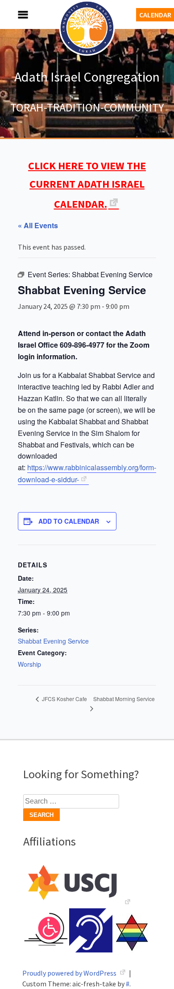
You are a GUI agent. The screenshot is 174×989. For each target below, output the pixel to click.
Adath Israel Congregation (87, 76)
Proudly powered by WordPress (70, 972)
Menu (13, 14)
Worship (29, 664)
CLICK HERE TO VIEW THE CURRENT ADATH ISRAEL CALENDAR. (87, 185)
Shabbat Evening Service (53, 640)
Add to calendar (68, 521)
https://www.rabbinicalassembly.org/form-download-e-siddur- (87, 473)
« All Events (38, 225)
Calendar (155, 14)
